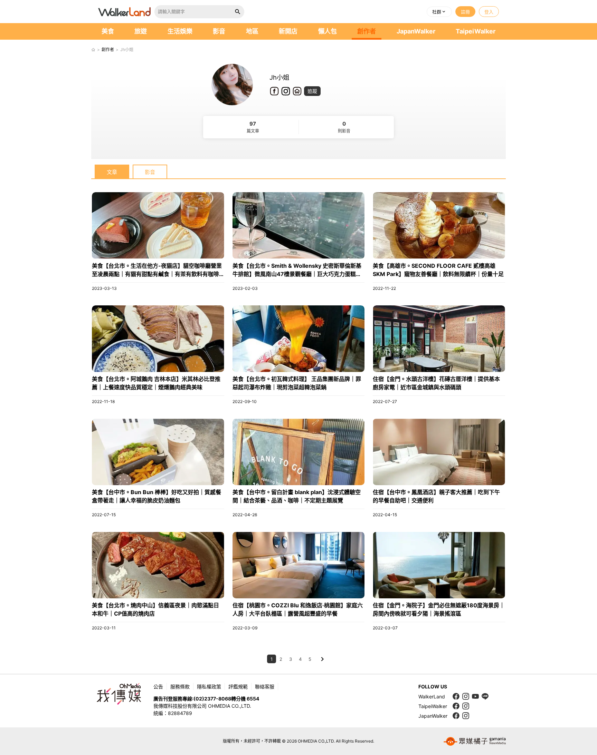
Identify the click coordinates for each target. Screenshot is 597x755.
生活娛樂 (180, 31)
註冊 (465, 11)
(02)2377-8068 (212, 699)
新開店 (288, 31)
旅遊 (140, 31)
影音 (219, 31)
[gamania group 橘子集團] (475, 741)
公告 (158, 686)
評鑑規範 (238, 686)
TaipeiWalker (475, 31)
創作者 (366, 31)
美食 (108, 31)
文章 (112, 172)
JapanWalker (416, 31)
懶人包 (327, 31)
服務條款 (180, 686)
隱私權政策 (209, 686)
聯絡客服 (264, 686)
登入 (488, 11)
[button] (439, 12)
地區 (252, 31)
